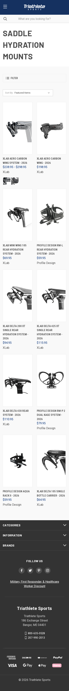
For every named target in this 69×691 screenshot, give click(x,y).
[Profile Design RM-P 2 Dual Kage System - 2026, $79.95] (52, 380)
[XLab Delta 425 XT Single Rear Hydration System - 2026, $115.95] (52, 295)
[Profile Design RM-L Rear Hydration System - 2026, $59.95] (52, 215)
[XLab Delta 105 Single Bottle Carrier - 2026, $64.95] (52, 460)
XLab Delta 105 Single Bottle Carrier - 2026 (51, 493)
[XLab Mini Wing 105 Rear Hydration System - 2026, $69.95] (17, 215)
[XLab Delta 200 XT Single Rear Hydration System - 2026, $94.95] (17, 295)
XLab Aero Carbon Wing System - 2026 (15, 161)
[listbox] (33, 93)
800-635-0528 (36, 633)
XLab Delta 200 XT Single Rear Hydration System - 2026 (15, 332)
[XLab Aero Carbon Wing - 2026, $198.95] (52, 128)
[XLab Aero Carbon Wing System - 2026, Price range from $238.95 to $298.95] (17, 128)
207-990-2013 (36, 637)
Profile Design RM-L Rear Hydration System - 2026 (50, 249)
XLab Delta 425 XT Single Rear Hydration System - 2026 (49, 332)
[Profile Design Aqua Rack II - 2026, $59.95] (17, 460)
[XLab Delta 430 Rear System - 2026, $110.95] (17, 380)
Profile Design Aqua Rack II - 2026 (16, 493)
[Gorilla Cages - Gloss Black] (15, 181)
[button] (34, 78)
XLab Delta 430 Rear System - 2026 (16, 413)
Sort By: (9, 92)
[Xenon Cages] (7, 181)
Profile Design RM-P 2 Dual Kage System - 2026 (51, 415)
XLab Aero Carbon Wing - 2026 (49, 161)
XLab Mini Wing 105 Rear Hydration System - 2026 (14, 249)
